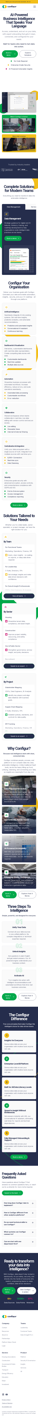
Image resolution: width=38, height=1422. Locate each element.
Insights (23, 1364)
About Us (5, 1335)
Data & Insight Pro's (27, 1335)
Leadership (24, 1327)
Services (23, 1368)
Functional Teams (26, 1331)
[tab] (13, 207)
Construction (6, 1360)
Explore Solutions (27, 54)
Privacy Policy (6, 1399)
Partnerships (6, 1338)
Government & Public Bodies (8, 1365)
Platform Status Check (9, 1342)
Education (5, 1377)
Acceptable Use (7, 1406)
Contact (4, 1327)
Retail (3, 1381)
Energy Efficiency (7, 1373)
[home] (9, 6)
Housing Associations (9, 1357)
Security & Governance (28, 1360)
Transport (5, 1370)
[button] (34, 6)
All (21, 1371)
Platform (23, 1357)
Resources (5, 1331)
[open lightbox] (19, 125)
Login (3, 1346)
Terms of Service (7, 1403)
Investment (5, 1384)
